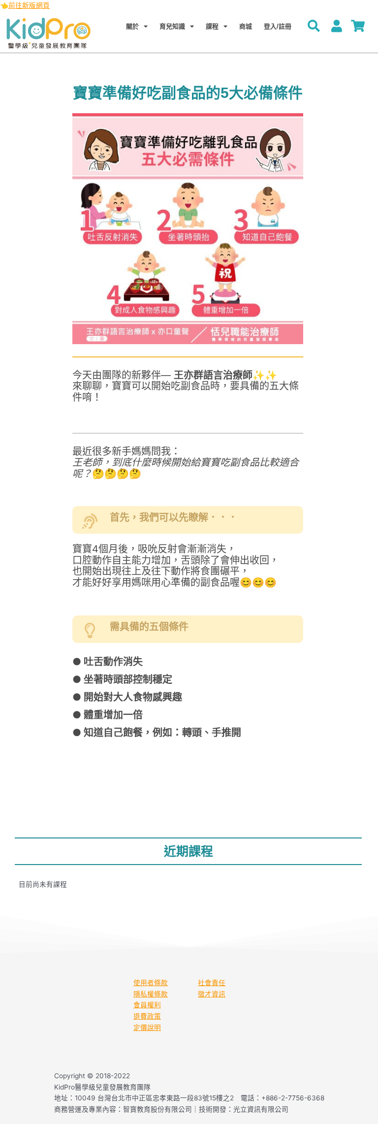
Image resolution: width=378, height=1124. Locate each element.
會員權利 (147, 1005)
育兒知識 (172, 26)
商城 (245, 26)
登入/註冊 (277, 26)
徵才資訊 (211, 994)
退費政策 (147, 1016)
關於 (132, 26)
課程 (212, 26)
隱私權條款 (150, 994)
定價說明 (147, 1027)
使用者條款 (150, 983)
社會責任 (211, 983)
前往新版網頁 (29, 5)
